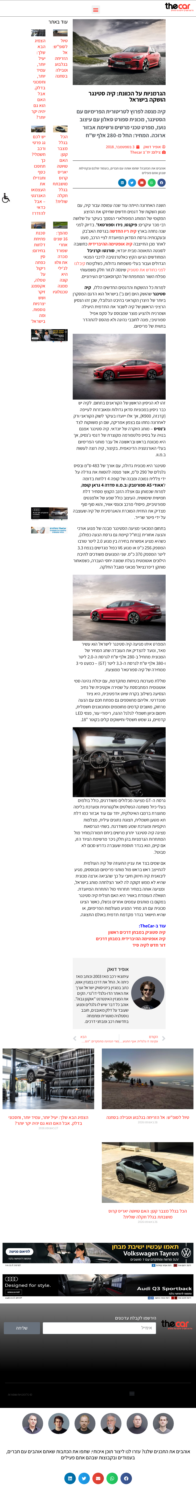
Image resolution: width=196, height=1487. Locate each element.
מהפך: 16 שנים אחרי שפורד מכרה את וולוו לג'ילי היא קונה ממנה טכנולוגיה (59, 262)
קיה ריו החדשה (123, 231)
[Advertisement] (49, 425)
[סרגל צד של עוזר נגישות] (6, 198)
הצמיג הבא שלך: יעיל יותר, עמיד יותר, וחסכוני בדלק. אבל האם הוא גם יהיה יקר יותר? (38, 79)
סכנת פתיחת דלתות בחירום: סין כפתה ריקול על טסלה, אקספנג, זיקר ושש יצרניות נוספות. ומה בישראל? (37, 277)
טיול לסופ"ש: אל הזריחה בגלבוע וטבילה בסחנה (60, 58)
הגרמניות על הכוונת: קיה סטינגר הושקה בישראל (127, 96)
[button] (96, 9)
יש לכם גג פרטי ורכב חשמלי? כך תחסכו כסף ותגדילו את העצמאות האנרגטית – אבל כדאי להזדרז (36, 175)
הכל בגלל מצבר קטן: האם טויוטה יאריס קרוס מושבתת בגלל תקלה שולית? (60, 169)
